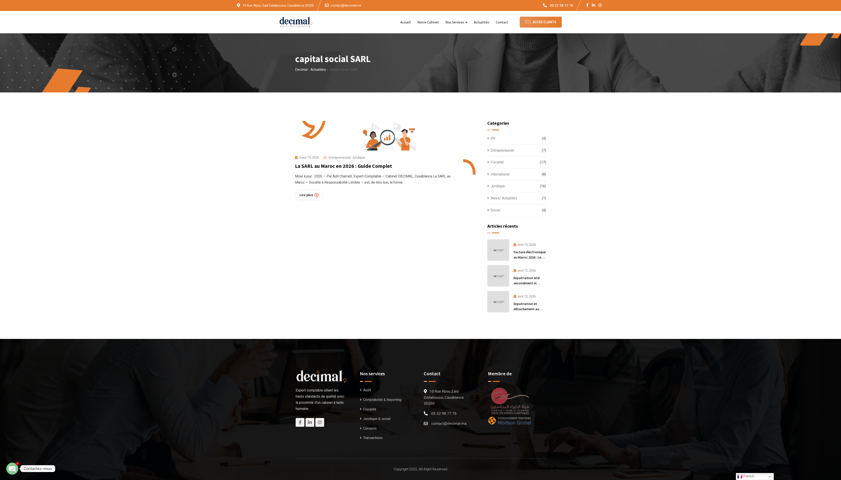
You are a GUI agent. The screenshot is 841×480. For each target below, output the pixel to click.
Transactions (373, 438)
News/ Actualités (504, 198)
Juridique (358, 157)
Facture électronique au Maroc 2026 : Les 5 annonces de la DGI (530, 257)
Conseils (370, 428)
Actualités (481, 22)
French (748, 476)
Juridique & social (376, 419)
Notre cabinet (428, 22)
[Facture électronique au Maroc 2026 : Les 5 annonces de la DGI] (498, 250)
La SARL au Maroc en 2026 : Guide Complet (343, 166)
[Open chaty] (12, 469)
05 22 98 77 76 (561, 5)
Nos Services (454, 22)
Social (495, 210)
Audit (367, 390)
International (500, 174)
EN (493, 138)
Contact (502, 22)
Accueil (405, 22)
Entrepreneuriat (340, 157)
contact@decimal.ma (345, 5)
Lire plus (306, 195)
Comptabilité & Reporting (382, 400)
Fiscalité (497, 162)
